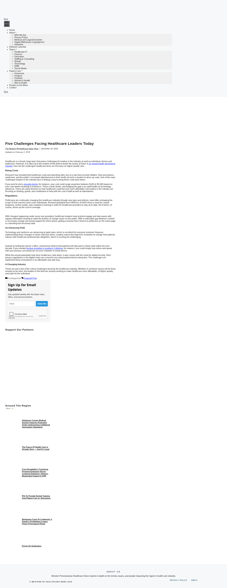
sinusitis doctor (31, 184)
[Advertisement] (113, 116)
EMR (16, 66)
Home (12, 30)
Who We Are (20, 35)
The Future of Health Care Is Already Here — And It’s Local (35, 448)
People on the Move (18, 85)
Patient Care (15, 71)
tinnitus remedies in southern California (44, 248)
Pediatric (18, 78)
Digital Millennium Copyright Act (29, 42)
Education (19, 56)
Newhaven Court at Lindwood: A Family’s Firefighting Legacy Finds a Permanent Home (37, 521)
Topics (12, 49)
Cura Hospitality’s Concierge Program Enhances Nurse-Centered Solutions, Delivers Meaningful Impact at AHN (35, 472)
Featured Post (30, 278)
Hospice (18, 76)
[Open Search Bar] (6, 20)
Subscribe (41, 303)
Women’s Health (22, 80)
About (12, 33)
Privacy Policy (21, 37)
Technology (19, 64)
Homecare (19, 73)
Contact (12, 87)
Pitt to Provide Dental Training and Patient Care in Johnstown (36, 497)
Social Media (20, 68)
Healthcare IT (20, 52)
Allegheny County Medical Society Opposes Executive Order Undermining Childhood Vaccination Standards (36, 423)
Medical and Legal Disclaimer (28, 40)
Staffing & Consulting (24, 59)
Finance (18, 54)
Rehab (17, 61)
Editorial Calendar (17, 47)
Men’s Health (20, 83)
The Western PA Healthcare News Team (21, 149)
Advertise (18, 44)
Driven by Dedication (31, 546)
